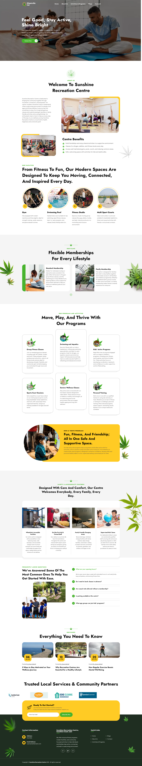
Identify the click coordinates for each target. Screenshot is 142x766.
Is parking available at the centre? (87, 596)
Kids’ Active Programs (101, 349)
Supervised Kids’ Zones (108, 532)
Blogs (90, 4)
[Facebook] (63, 751)
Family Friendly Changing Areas (83, 533)
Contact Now (28, 41)
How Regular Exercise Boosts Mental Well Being (101, 668)
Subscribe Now (66, 714)
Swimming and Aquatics (69, 344)
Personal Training (99, 393)
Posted (29, 664)
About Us (65, 4)
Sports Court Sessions (35, 393)
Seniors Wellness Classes (69, 387)
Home (57, 4)
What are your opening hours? (86, 569)
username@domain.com (34, 743)
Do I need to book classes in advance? (89, 582)
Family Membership (103, 269)
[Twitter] (68, 751)
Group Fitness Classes (35, 349)
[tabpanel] (46, 277)
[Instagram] (73, 751)
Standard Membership (54, 268)
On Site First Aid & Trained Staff (58, 533)
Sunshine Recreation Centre (37, 762)
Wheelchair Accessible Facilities (33, 533)
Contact (98, 4)
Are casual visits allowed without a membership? (92, 589)
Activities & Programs (78, 4)
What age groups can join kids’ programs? (90, 603)
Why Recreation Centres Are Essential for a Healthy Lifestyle (68, 668)
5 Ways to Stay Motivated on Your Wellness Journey (36, 668)
